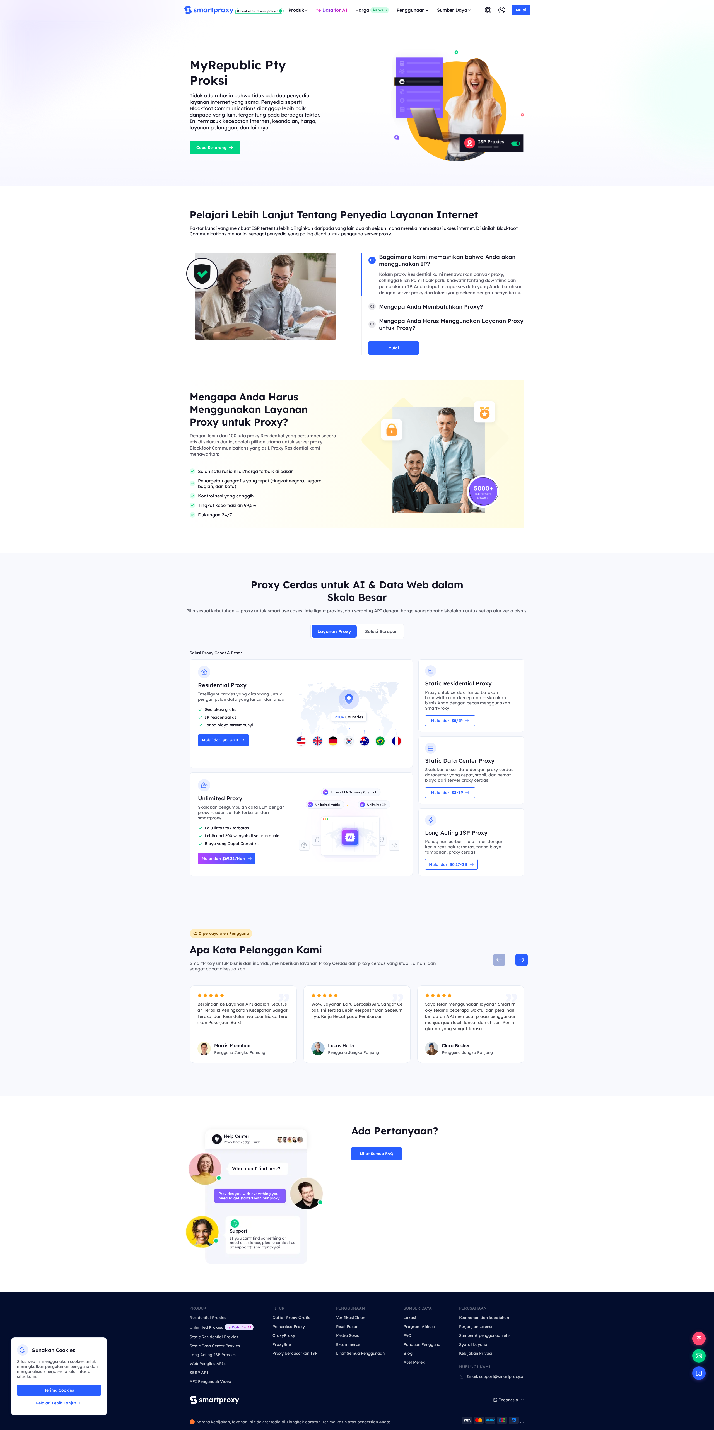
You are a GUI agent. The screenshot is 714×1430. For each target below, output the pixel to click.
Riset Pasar (347, 1326)
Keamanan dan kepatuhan (484, 1317)
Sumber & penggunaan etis (484, 1335)
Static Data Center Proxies (215, 1345)
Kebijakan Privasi (475, 1353)
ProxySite (281, 1344)
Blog (408, 1353)
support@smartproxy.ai (257, 1247)
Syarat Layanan (474, 1344)
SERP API (199, 1372)
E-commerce (348, 1344)
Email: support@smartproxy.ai (495, 1376)
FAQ (407, 1335)
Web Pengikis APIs (208, 1363)
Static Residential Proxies (214, 1336)
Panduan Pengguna (422, 1344)
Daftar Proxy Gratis (291, 1317)
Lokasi (410, 1317)
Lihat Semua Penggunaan (360, 1353)
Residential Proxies (208, 1317)
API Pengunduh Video (210, 1381)
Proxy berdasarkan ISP (294, 1353)
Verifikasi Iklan (350, 1317)
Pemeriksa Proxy (288, 1326)
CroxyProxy (283, 1335)
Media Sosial (348, 1335)
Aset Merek (414, 1362)
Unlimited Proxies (206, 1327)
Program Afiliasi (419, 1326)
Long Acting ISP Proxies (213, 1354)
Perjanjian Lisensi (475, 1326)
